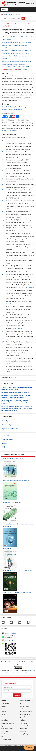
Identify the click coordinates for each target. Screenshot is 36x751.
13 (2, 244)
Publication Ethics (24, 726)
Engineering (7, 548)
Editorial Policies (24, 706)
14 (2, 252)
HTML (28, 67)
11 (2, 225)
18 (2, 306)
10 (2, 220)
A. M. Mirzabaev (15, 37)
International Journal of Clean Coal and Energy (17, 570)
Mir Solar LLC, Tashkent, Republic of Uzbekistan (16, 50)
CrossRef (31, 287)
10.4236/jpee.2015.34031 (12, 67)
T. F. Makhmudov (26, 37)
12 (2, 233)
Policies (22, 720)
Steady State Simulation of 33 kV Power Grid (15, 392)
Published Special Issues (10, 425)
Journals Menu (7, 378)
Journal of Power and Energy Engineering (14, 24)
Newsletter (5, 435)
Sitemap (3, 711)
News (3, 717)
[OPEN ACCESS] (30, 3)
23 (2, 358)
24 (2, 366)
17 (2, 290)
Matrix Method (19, 107)
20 (2, 331)
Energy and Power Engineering (12, 502)
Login (4, 9)
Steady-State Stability (8, 107)
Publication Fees (24, 714)
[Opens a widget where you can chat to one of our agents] (28, 747)
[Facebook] (11, 622)
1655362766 (9, 640)
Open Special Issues (9, 421)
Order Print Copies (7, 728)
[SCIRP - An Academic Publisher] (13, 3)
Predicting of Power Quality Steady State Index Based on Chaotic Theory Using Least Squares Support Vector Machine (16, 408)
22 (2, 347)
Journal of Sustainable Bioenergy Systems (16, 480)
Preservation (23, 728)
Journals (11, 14)
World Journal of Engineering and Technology (17, 592)
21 (2, 342)
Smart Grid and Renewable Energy (14, 458)
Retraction (22, 731)
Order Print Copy (7, 439)
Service (4, 720)
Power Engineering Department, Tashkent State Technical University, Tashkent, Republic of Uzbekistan (16, 45)
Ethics (21, 703)
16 (2, 274)
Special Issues (23, 717)
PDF (23, 67)
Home (5, 14)
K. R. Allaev (5, 37)
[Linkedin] (19, 622)
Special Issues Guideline (10, 428)
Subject (3, 706)
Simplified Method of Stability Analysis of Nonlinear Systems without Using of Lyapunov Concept (16, 401)
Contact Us (5, 443)
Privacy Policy (23, 734)
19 (2, 315)
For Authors (23, 709)
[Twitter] (3, 622)
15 (2, 266)
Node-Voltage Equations (15, 109)
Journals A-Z (5, 703)
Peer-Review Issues (25, 711)
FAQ (3, 447)
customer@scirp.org (11, 633)
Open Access (23, 723)
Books (3, 709)
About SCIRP (24, 700)
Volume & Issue (6, 739)
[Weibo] (28, 622)
